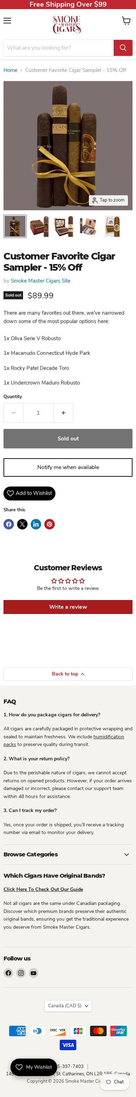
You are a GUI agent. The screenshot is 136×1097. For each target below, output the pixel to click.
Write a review (68, 607)
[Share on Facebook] (8, 524)
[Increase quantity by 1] (63, 413)
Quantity (12, 397)
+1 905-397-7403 (64, 1066)
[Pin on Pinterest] (49, 524)
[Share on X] (22, 524)
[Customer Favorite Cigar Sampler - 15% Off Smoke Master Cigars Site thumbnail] (15, 226)
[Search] (123, 48)
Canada (65, 1006)
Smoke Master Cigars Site (40, 280)
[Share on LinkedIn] (36, 524)
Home (10, 70)
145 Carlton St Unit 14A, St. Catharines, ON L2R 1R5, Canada (68, 1074)
